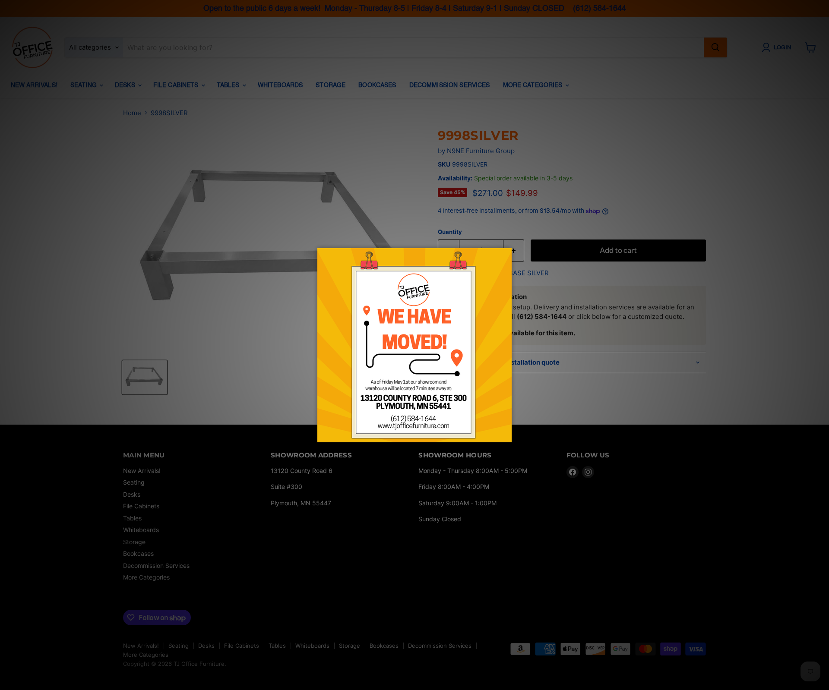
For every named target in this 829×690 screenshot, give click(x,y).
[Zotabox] (506, 434)
